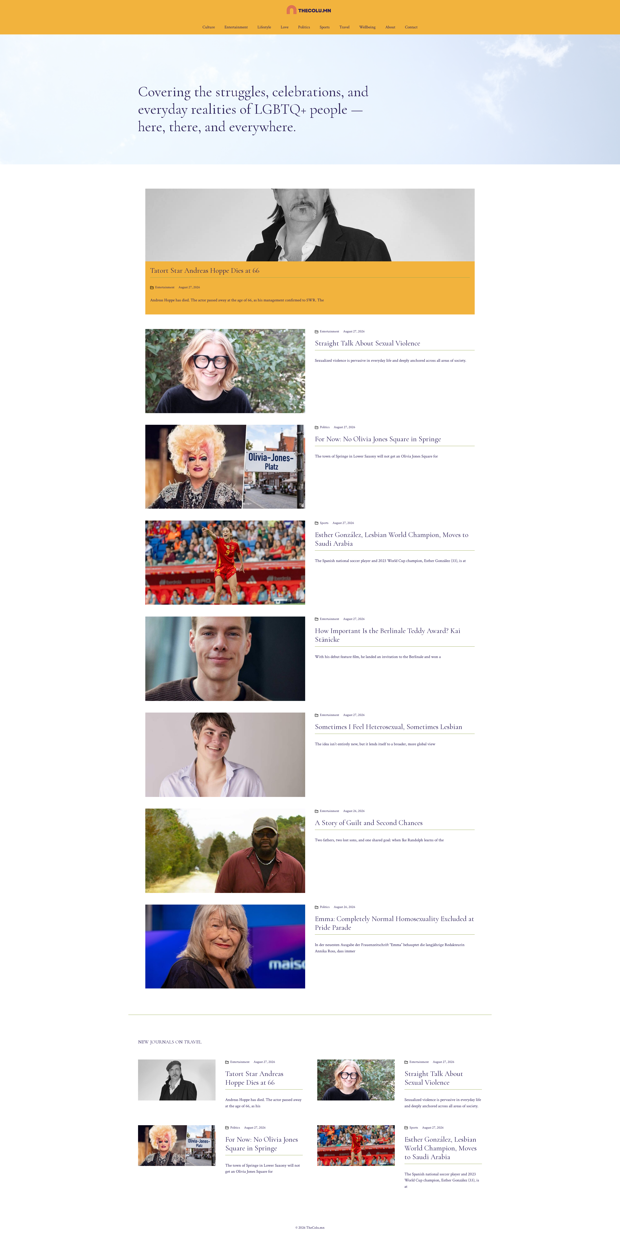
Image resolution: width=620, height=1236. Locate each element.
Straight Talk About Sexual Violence (367, 343)
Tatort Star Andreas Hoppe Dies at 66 (254, 1078)
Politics (304, 27)
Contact (411, 27)
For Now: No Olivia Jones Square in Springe (378, 438)
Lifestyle (264, 27)
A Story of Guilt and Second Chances (369, 822)
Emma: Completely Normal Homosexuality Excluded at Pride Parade (394, 923)
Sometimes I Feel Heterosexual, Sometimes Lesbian (388, 726)
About (390, 27)
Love (284, 27)
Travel (344, 27)
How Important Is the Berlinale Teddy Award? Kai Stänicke (387, 635)
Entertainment (236, 27)
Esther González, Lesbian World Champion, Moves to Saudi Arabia (391, 539)
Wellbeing (367, 27)
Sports (325, 27)
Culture (208, 27)
